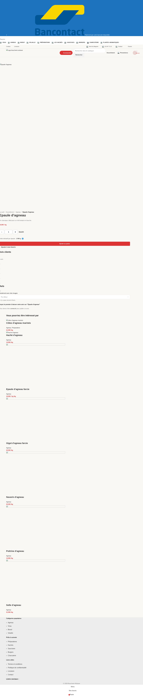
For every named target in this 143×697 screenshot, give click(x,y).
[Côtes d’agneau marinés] (14, 320)
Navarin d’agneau (15, 497)
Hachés (10, 645)
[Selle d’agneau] (35, 581)
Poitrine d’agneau (15, 551)
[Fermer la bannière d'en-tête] (2, 2)
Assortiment (10, 212)
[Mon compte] (136, 46)
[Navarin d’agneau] (35, 473)
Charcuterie (12, 655)
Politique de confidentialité (17, 667)
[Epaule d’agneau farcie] (35, 365)
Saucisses (11, 648)
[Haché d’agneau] (12, 332)
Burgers (10, 652)
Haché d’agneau (14, 335)
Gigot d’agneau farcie (17, 443)
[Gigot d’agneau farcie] (35, 419)
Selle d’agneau (13, 605)
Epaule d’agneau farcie (17, 389)
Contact (10, 674)
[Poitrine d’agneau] (35, 527)
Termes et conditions (15, 664)
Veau (9, 626)
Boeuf (10, 629)
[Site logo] (31, 53)
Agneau (18, 212)
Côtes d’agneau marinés (18, 323)
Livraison (11, 671)
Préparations (16, 328)
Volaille (10, 633)
